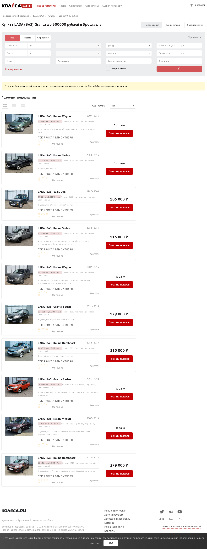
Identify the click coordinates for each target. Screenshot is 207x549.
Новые (63, 5)
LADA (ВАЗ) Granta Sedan (54, 306)
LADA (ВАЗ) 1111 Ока (51, 192)
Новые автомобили (42, 520)
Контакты (109, 530)
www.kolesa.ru (76, 529)
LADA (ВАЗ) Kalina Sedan (54, 155)
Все (12, 37)
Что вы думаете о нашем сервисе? (182, 526)
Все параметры (13, 69)
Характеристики (195, 24)
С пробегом (76, 5)
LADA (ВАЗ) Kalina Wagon (54, 116)
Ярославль (94, 142)
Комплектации (173, 24)
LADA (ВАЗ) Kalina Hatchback (57, 343)
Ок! (111, 543)
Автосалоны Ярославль (117, 518)
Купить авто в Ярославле (16, 520)
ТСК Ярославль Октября (55, 137)
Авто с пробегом (113, 514)
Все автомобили (46, 5)
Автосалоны (92, 5)
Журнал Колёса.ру (112, 5)
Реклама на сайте (114, 526)
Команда (109, 522)
